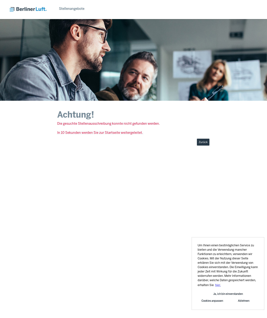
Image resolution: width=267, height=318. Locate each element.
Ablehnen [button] (243, 300)
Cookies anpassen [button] (212, 300)
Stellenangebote (71, 9)
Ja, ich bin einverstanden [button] (228, 293)
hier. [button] (218, 285)
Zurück (203, 142)
